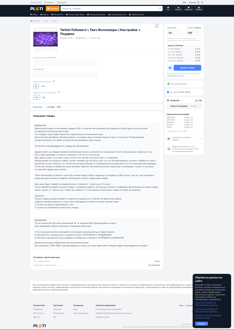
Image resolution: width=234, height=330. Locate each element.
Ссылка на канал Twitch (43, 58)
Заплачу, (171, 28)
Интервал (37, 69)
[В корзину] (170, 68)
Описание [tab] (37, 107)
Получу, (194, 28)
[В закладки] (156, 26)
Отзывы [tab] (53, 107)
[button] (160, 8)
